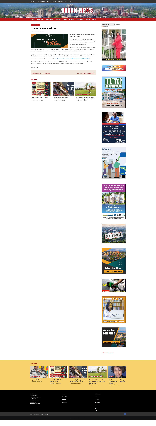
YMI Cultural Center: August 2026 (40, 98)
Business (71, 19)
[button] (125, 19)
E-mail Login (46, 414)
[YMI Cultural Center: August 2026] (41, 89)
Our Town (32, 19)
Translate (106, 26)
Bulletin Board (98, 394)
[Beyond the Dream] (39, 372)
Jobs (70, 1)
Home (63, 394)
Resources (66, 1)
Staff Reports (34, 31)
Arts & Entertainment (36, 92)
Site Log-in (41, 414)
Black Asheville (43, 92)
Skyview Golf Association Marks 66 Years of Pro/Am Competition (85, 98)
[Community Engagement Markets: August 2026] (63, 89)
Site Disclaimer (36, 414)
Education (57, 19)
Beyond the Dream (36, 380)
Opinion (94, 19)
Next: (85, 72)
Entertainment (79, 19)
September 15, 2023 (40, 31)
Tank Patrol (97, 399)
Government (49, 19)
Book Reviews (60, 1)
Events (87, 19)
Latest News (40, 19)
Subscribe (37, 1)
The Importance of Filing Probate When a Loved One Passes (117, 381)
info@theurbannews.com (35, 403)
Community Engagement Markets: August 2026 (61, 98)
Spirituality (48, 1)
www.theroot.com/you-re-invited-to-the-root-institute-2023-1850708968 (72, 58)
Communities (56, 94)
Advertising (42, 1)
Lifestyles (65, 19)
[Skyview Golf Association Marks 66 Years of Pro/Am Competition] (85, 89)
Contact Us (32, 1)
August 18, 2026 (40, 100)
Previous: (41, 72)
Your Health (54, 1)
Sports (88, 94)
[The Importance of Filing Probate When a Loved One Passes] (117, 372)
